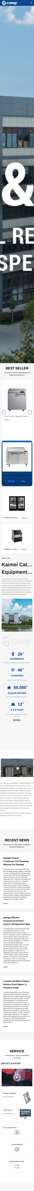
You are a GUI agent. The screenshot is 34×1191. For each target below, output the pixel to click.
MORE (5, 903)
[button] (2, 184)
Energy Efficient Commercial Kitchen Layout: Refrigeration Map (16, 920)
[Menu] (31, 3)
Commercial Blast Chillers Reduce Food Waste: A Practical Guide (16, 984)
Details (24, 518)
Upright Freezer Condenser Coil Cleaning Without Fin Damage (16, 861)
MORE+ (17, 720)
